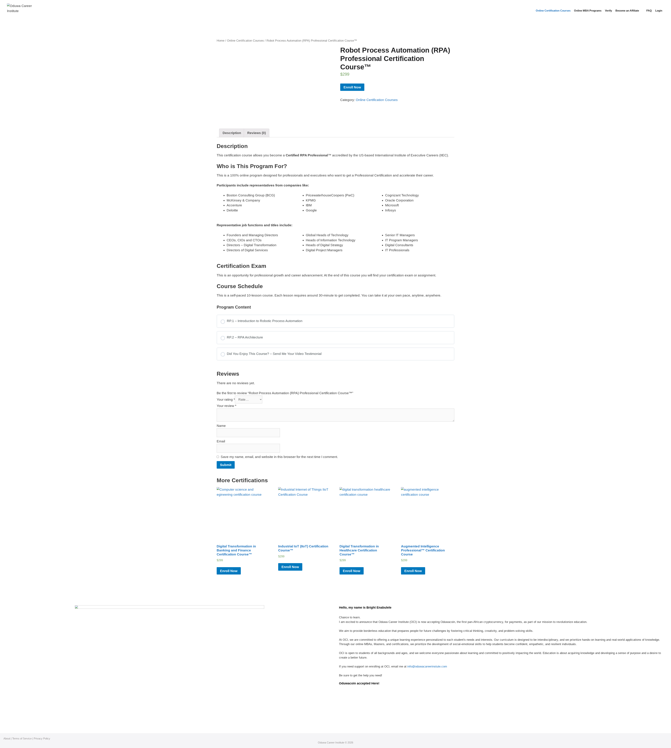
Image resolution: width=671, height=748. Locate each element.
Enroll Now (352, 87)
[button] (642, 10)
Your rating (226, 399)
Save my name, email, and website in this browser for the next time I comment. (279, 457)
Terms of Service (22, 738)
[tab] (232, 133)
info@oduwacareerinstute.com (427, 666)
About (6, 738)
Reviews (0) (256, 133)
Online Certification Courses (553, 10)
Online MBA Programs (587, 10)
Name (221, 426)
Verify (608, 10)
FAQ (649, 10)
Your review (226, 406)
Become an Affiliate (627, 10)
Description (232, 133)
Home (220, 40)
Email (221, 441)
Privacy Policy (42, 738)
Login (658, 10)
